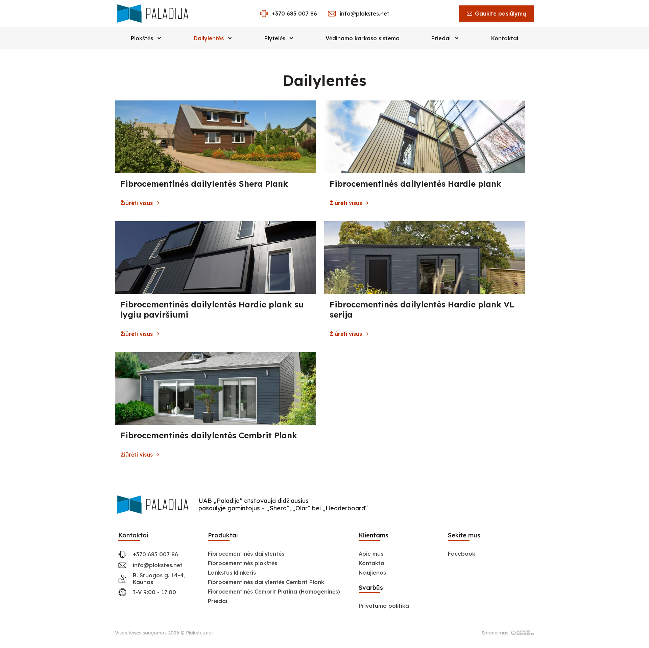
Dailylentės (209, 38)
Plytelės (274, 38)
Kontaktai (504, 38)
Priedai (441, 38)
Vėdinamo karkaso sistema (363, 38)
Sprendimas (495, 633)
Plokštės (142, 38)
